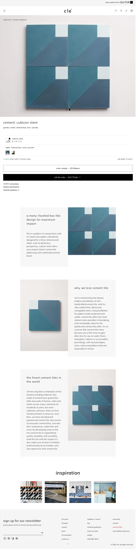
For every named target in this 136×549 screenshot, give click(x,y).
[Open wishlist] (116, 11)
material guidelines (10, 190)
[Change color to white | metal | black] (13, 153)
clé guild (65, 523)
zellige (89, 535)
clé (118, 545)
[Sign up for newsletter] (23, 533)
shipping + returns (93, 519)
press (64, 531)
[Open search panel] (121, 11)
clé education (66, 535)
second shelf (117, 527)
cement (115, 523)
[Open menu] (4, 11)
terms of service (20, 525)
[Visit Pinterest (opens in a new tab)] (8, 538)
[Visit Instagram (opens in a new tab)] (4, 538)
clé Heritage (14, 184)
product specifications (11, 187)
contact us (65, 539)
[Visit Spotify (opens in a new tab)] (16, 538)
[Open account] (126, 11)
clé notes (65, 519)
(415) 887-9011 (93, 539)
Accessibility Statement (121, 531)
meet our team (92, 531)
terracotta (116, 519)
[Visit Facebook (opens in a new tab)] (12, 538)
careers (64, 527)
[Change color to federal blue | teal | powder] (8, 153)
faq (88, 523)
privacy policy (8, 525)
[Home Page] (68, 11)
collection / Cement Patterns (15, 20)
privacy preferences (34, 525)
